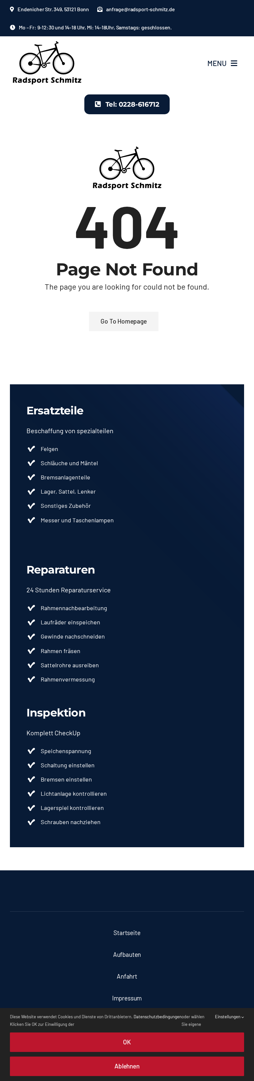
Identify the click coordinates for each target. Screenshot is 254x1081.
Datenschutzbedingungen (158, 1016)
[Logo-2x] (47, 43)
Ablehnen (126, 1066)
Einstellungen (228, 1016)
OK (127, 1042)
